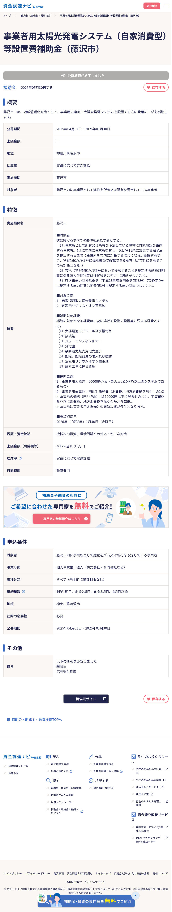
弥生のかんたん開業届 (148, 780)
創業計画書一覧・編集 (106, 771)
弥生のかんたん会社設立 (148, 770)
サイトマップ (103, 873)
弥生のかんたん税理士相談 (148, 803)
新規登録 (152, 6)
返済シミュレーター (62, 802)
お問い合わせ (74, 881)
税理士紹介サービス (147, 787)
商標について (160, 873)
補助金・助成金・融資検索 (35, 15)
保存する (158, 87)
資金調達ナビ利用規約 (79, 873)
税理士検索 (142, 794)
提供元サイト (86, 698)
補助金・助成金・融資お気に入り (65, 811)
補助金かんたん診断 (62, 795)
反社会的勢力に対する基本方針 (131, 873)
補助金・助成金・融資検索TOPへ (37, 719)
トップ (7, 15)
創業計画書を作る (104, 764)
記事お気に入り (60, 771)
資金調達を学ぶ (60, 764)
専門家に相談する (104, 788)
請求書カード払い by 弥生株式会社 (149, 828)
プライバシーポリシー (37, 873)
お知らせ (13, 773)
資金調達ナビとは (18, 766)
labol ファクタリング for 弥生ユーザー (148, 839)
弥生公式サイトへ (95, 881)
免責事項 (59, 873)
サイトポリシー (13, 873)
